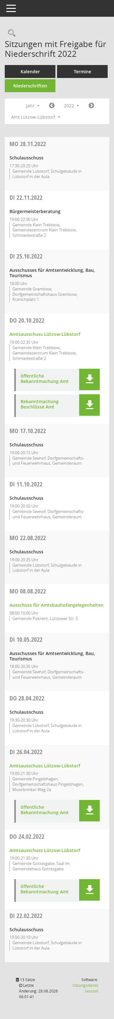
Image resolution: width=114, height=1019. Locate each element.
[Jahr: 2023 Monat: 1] (91, 105)
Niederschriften (30, 86)
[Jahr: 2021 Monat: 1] (51, 105)
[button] (89, 379)
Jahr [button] (31, 106)
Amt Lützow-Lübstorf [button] (33, 117)
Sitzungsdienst (85, 988)
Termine (82, 71)
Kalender (30, 71)
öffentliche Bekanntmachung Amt (45, 378)
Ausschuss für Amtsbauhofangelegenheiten (57, 605)
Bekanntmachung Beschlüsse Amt (40, 404)
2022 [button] (69, 106)
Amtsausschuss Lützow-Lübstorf (45, 334)
